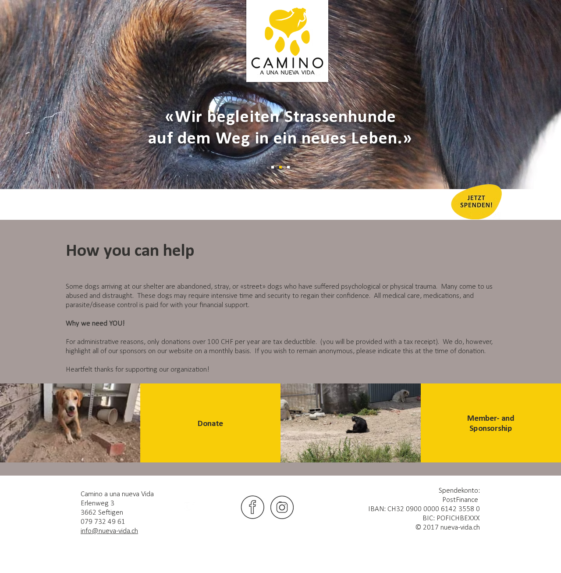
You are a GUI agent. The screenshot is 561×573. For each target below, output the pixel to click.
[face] (252, 507)
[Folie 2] (280, 167)
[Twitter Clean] (190, 507)
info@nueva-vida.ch (109, 531)
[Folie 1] (272, 167)
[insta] (282, 507)
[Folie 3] (288, 167)
